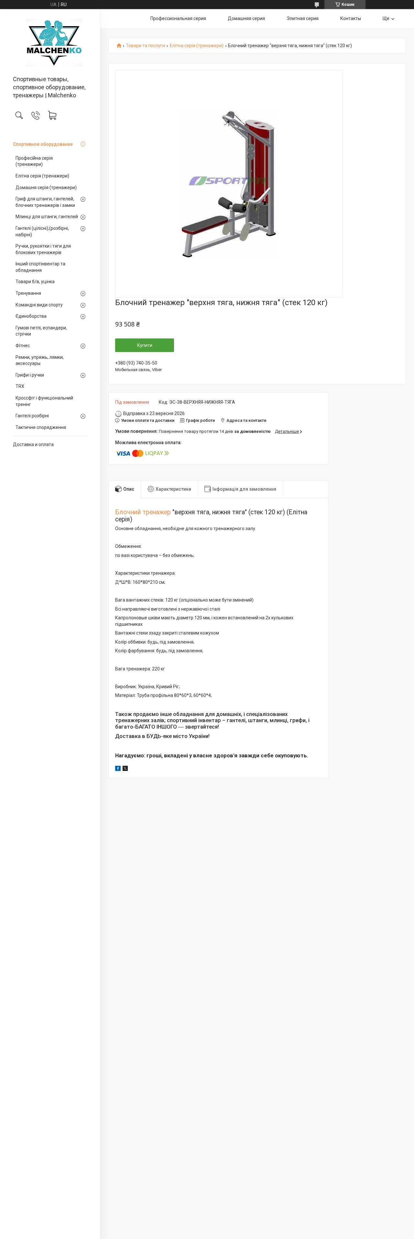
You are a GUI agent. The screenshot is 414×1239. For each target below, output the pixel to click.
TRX (20, 386)
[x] (125, 769)
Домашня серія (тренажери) (46, 187)
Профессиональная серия (178, 18)
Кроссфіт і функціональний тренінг (44, 401)
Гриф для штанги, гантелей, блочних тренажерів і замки (45, 202)
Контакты (350, 18)
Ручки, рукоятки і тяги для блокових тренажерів (43, 249)
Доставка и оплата (33, 444)
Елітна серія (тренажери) (42, 175)
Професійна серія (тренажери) (34, 161)
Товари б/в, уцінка (35, 281)
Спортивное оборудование (43, 144)
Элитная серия (303, 18)
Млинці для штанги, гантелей (47, 216)
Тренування (28, 293)
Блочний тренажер (143, 512)
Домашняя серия (246, 18)
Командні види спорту (39, 304)
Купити (144, 345)
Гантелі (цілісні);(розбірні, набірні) (42, 231)
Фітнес (23, 345)
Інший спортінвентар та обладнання (40, 267)
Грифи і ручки (30, 375)
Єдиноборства (31, 316)
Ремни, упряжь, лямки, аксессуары (40, 360)
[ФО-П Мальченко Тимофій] (50, 43)
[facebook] (118, 769)
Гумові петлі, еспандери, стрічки (41, 331)
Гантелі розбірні (32, 415)
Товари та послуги (145, 45)
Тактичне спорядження (41, 427)
